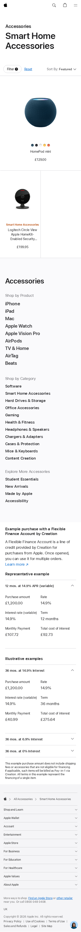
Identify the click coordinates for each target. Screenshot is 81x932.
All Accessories (23, 799)
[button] (54, 5)
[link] (74, 925)
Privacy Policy (13, 921)
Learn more (16, 564)
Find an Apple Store (40, 898)
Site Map (46, 926)
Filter (14, 70)
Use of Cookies (35, 921)
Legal (34, 926)
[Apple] (5, 799)
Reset (28, 69)
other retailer (64, 898)
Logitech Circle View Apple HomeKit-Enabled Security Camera (22, 234)
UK (5, 909)
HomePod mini (40, 151)
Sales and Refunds (15, 926)
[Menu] (75, 5)
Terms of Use (56, 921)
